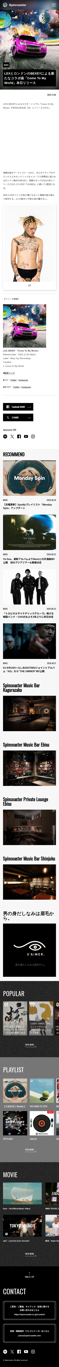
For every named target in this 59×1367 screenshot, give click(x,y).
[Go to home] (14, 4)
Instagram (23, 380)
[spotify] (5, 438)
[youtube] (26, 438)
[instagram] (33, 438)
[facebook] (19, 438)
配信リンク (9, 373)
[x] (12, 438)
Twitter (13, 380)
